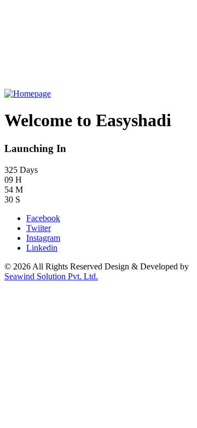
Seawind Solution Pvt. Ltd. (51, 276)
